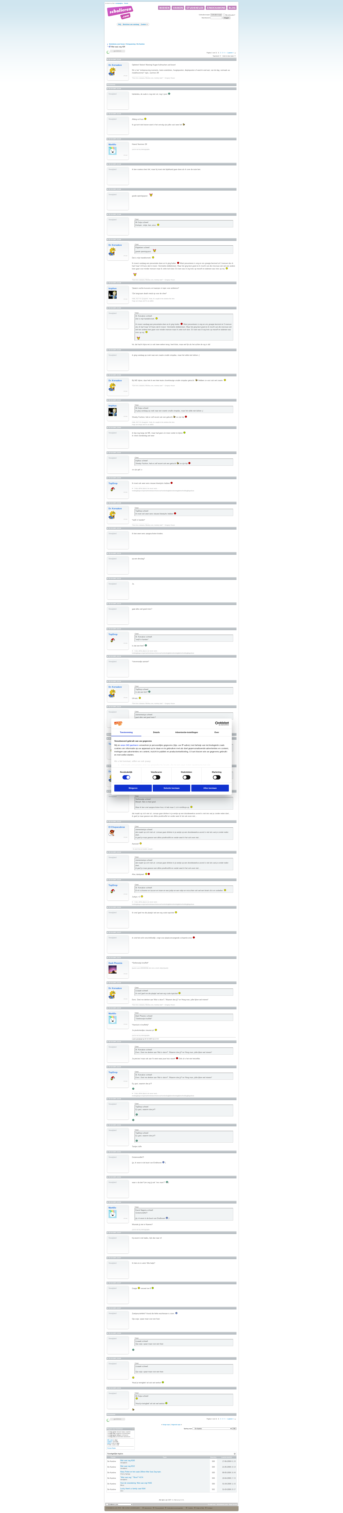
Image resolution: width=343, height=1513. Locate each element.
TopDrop (113, 483)
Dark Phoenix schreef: (144, 1016)
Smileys (109, 1441)
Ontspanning (130, 44)
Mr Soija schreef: (142, 222)
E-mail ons (211, 1504)
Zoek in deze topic (228, 56)
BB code (110, 1440)
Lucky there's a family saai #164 (132, 1489)
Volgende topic (176, 1424)
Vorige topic (166, 1424)
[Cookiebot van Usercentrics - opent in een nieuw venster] (217, 724)
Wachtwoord (206, 18)
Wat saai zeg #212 (127, 1466)
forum (126, 3)
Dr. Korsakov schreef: (143, 316)
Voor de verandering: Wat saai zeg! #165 (136, 1483)
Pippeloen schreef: (142, 247)
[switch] (156, 777)
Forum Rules (111, 1448)
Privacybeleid (159, 1508)
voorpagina (119, 3)
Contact (209, 1508)
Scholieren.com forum (117, 44)
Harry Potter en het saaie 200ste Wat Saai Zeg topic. (140, 1472)
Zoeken (143, 24)
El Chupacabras (117, 827)
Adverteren (148, 1508)
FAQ (119, 24)
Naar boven (233, 1504)
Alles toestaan (210, 788)
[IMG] (109, 1443)
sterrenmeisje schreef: (144, 715)
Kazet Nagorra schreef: (144, 1210)
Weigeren (133, 788)
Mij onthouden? (230, 15)
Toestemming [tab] (126, 732)
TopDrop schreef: (142, 511)
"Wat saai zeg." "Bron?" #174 (131, 1477)
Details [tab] (156, 732)
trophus (113, 288)
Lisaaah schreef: (141, 991)
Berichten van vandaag (131, 24)
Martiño (112, 144)
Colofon (190, 1508)
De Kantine (141, 44)
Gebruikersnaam (204, 15)
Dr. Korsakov (115, 65)
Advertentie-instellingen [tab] (186, 732)
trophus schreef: (141, 461)
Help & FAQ (200, 1508)
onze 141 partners (130, 745)
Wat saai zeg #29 (118, 47)
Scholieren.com (222, 1504)
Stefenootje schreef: (143, 799)
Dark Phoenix (115, 963)
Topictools (216, 56)
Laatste (230, 52)
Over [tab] (216, 732)
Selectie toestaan (172, 788)
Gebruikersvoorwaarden (175, 1508)
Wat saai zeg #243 (127, 1461)
